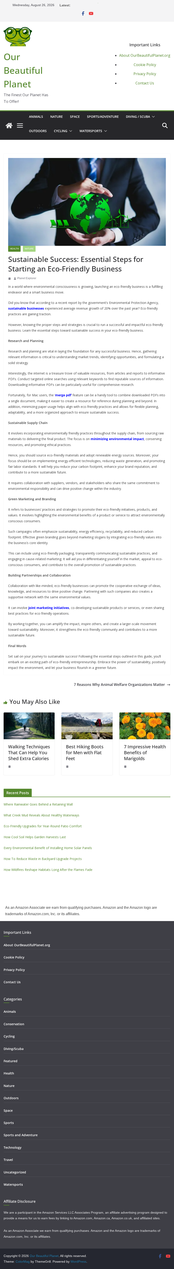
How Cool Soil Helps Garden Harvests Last (102, 5)
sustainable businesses (26, 308)
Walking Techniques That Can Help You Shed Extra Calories (29, 752)
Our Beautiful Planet (23, 70)
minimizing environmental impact (117, 439)
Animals (36, 116)
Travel (8, 1160)
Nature (56, 116)
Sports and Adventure (21, 1135)
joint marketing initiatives (48, 608)
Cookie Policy (145, 64)
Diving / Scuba (138, 116)
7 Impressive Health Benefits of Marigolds (145, 752)
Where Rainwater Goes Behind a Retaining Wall (38, 804)
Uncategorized (15, 1172)
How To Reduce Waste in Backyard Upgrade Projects (43, 859)
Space (75, 116)
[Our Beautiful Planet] (9, 125)
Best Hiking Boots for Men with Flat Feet (85, 752)
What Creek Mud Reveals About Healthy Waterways (41, 815)
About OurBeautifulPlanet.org (144, 55)
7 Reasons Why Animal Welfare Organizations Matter (119, 684)
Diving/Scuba (14, 1049)
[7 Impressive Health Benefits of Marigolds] (144, 715)
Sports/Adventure (103, 116)
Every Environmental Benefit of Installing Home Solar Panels (48, 848)
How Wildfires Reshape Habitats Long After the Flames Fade (48, 869)
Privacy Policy (144, 73)
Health (14, 248)
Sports (9, 1123)
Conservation (14, 1024)
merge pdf (63, 395)
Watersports (91, 131)
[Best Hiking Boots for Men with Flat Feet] (86, 715)
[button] (152, 116)
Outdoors (38, 131)
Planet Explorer (26, 278)
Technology (13, 1147)
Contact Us (144, 83)
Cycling (60, 131)
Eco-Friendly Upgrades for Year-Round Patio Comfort (43, 826)
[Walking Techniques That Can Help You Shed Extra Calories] (29, 715)
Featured (10, 1061)
